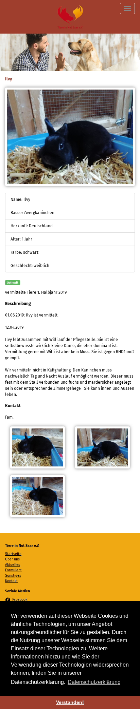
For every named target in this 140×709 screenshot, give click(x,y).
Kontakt (11, 581)
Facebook (19, 599)
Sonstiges (13, 575)
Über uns (12, 559)
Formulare (13, 570)
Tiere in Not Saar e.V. (70, 17)
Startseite (13, 554)
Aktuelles (12, 564)
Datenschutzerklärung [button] (94, 682)
